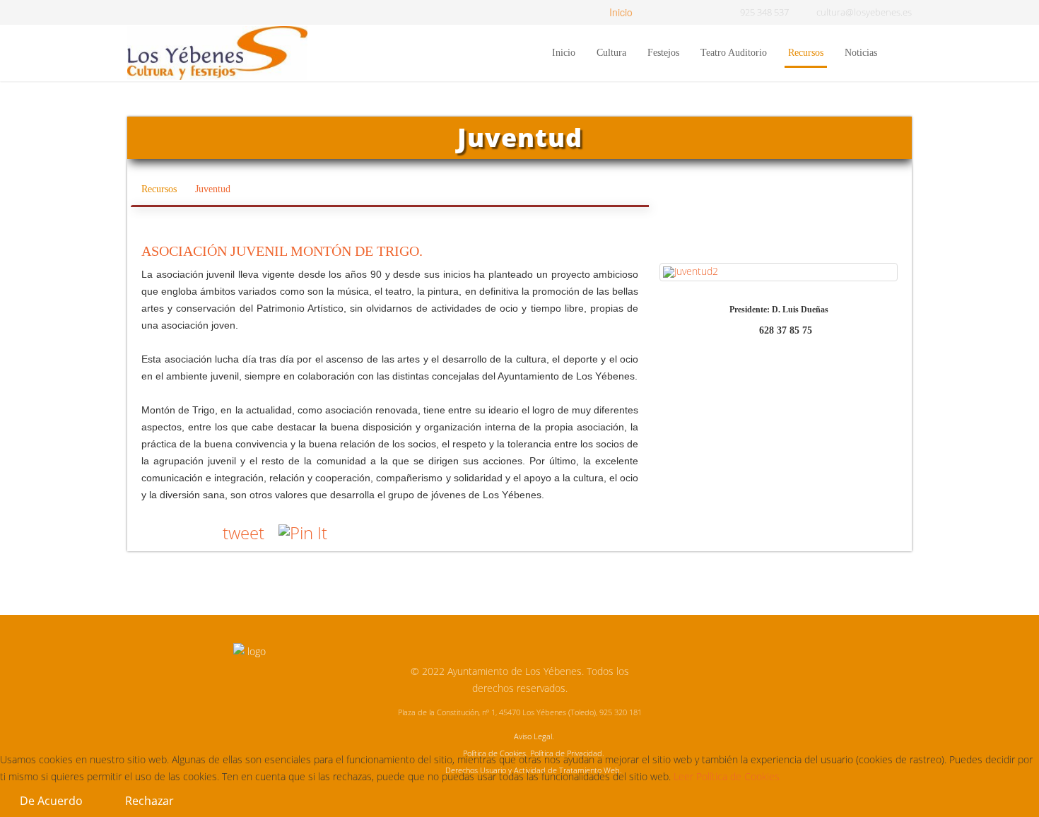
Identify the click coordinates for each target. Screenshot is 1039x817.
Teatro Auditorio (733, 52)
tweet (243, 532)
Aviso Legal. (534, 736)
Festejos (663, 52)
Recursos (805, 52)
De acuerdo (51, 801)
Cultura (611, 52)
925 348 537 (764, 12)
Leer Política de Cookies (727, 776)
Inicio (619, 12)
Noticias (861, 52)
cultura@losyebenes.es (864, 12)
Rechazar (149, 801)
